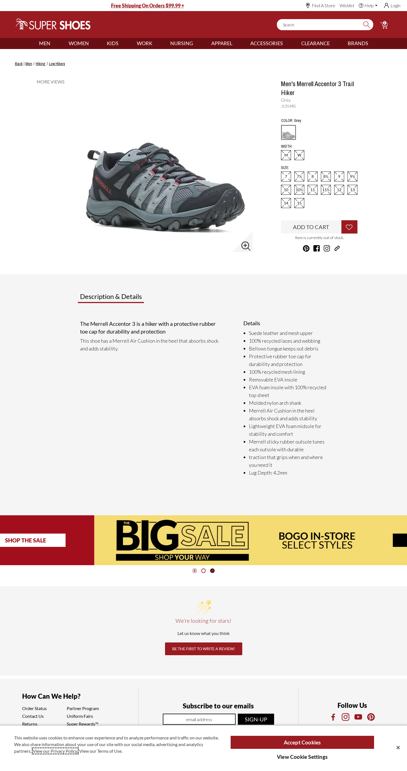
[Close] (398, 747)
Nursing (181, 43)
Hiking (40, 63)
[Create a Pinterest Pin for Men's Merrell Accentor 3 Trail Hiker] (306, 248)
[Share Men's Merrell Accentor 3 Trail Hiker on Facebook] (316, 248)
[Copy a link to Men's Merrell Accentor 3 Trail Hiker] (337, 248)
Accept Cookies (302, 742)
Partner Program (83, 708)
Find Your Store (338, 540)
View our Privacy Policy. (55, 751)
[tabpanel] (204, 398)
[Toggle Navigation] (54, 43)
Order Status (34, 708)
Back (19, 63)
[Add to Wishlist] (349, 227)
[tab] (129, 299)
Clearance (315, 43)
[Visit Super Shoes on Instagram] (327, 248)
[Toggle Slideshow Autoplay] (194, 570)
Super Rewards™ (83, 723)
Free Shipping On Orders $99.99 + (147, 5)
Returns (29, 723)
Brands (358, 43)
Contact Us (33, 716)
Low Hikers (57, 63)
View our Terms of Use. (100, 751)
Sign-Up (256, 719)
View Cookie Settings (302, 757)
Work (144, 43)
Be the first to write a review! (203, 648)
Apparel (221, 43)
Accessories (266, 43)
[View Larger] (246, 246)
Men (44, 43)
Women (79, 43)
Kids (113, 43)
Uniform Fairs (80, 716)
